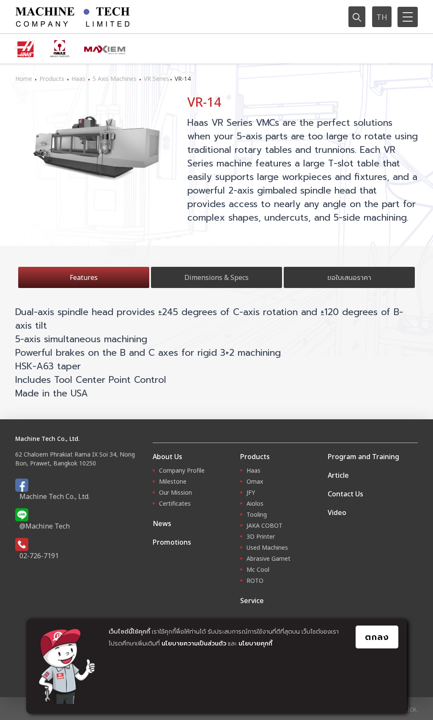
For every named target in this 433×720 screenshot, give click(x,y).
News (162, 523)
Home (23, 79)
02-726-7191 (39, 555)
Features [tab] (84, 277)
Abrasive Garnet (268, 558)
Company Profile (182, 470)
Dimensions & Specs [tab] (216, 277)
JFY (251, 492)
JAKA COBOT (264, 525)
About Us (167, 456)
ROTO (255, 580)
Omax (255, 481)
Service (252, 600)
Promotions (172, 542)
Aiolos (255, 503)
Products (51, 79)
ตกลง (377, 636)
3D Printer (261, 536)
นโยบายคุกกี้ (255, 643)
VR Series (156, 79)
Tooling (257, 514)
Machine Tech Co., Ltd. (54, 496)
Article (338, 475)
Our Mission (175, 492)
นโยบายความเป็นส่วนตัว (194, 643)
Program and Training (363, 456)
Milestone (172, 481)
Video (337, 512)
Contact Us (345, 493)
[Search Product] (357, 16)
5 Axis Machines (115, 79)
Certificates (175, 503)
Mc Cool (258, 569)
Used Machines (267, 547)
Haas (78, 79)
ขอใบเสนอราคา (349, 277)
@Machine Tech (44, 526)
